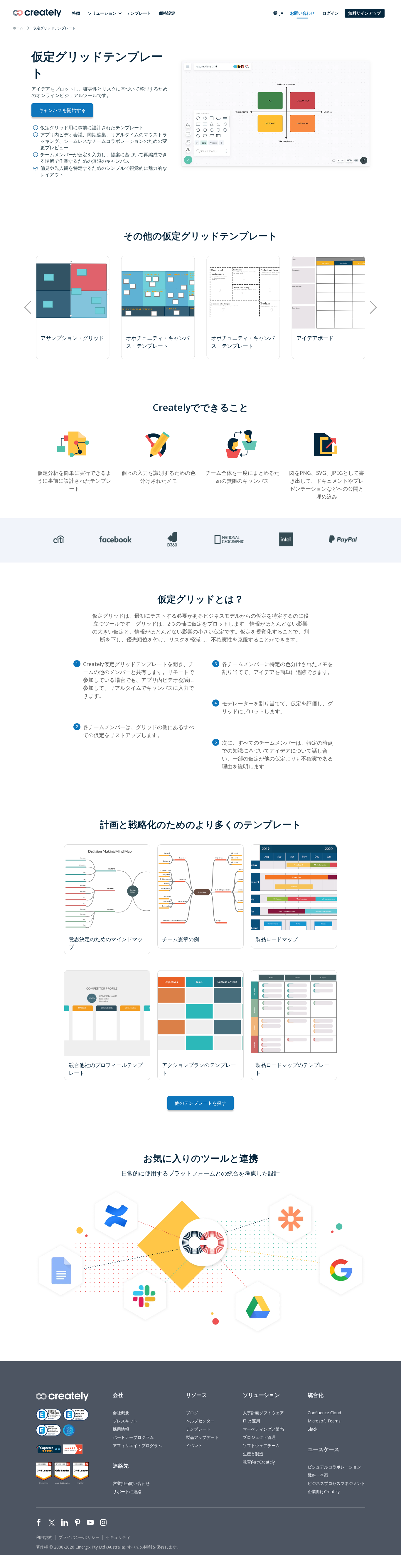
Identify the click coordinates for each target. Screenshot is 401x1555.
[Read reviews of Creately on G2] (72, 1449)
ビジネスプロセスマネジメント (336, 1483)
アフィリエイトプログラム (137, 1445)
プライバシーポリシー (79, 1537)
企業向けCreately (324, 1491)
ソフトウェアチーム (261, 1445)
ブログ (192, 1412)
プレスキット (125, 1421)
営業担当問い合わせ (131, 1483)
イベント (194, 1445)
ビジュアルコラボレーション (334, 1467)
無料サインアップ (364, 13)
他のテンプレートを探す (200, 1103)
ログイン (330, 13)
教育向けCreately (259, 1462)
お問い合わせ (302, 13)
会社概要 (121, 1412)
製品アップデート (202, 1437)
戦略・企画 (318, 1475)
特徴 (76, 13)
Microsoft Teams (324, 1421)
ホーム (18, 28)
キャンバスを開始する (62, 110)
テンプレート (139, 13)
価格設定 (167, 13)
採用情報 (121, 1429)
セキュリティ (118, 1537)
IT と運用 (251, 1421)
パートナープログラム (133, 1437)
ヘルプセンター (200, 1421)
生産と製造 (253, 1453)
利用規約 (44, 1537)
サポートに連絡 (127, 1491)
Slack (312, 1429)
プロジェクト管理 (259, 1437)
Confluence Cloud (324, 1412)
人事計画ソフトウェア (263, 1412)
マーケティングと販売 (263, 1429)
